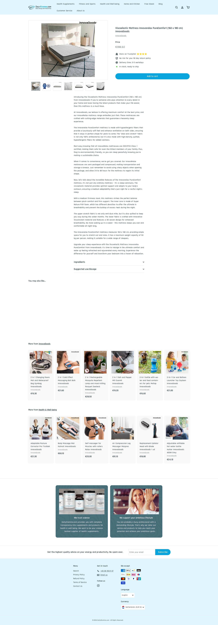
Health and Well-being (109, 4)
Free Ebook (149, 4)
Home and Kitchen (132, 4)
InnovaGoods (120, 35)
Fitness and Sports (87, 4)
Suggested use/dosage (85, 269)
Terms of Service (80, 582)
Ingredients (79, 262)
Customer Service (64, 10)
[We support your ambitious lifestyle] (136, 501)
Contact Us (77, 586)
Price (117, 42)
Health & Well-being (48, 409)
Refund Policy (79, 578)
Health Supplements (65, 4)
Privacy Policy (79, 574)
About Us (81, 10)
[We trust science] (81, 501)
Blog (160, 4)
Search (76, 571)
